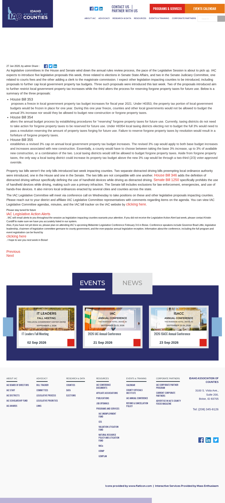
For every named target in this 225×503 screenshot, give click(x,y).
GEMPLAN (103, 456)
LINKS (38, 405)
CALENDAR (130, 384)
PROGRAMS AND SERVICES (107, 408)
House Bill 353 (21, 99)
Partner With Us (125, 11)
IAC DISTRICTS (13, 395)
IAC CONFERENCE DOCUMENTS (103, 386)
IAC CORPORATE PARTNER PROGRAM (167, 386)
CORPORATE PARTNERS (184, 18)
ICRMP (101, 450)
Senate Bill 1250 (166, 180)
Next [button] (217, 326)
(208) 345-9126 (208, 409)
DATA (68, 390)
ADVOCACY (104, 18)
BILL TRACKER (42, 384)
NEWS (132, 283)
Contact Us (120, 7)
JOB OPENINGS (102, 403)
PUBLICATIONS (102, 398)
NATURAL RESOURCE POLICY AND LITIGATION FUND (109, 437)
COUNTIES (70, 384)
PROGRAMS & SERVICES (167, 8)
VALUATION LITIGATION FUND (108, 428)
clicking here (136, 204)
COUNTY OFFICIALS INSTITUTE (134, 391)
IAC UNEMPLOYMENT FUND (107, 415)
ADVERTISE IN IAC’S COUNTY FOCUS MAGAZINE (168, 402)
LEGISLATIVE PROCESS (46, 395)
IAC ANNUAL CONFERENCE (137, 398)
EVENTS (92, 283)
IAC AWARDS (11, 405)
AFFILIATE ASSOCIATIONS (107, 392)
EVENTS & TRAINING (159, 18)
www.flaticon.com (140, 485)
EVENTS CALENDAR (204, 8)
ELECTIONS (71, 395)
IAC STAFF (10, 390)
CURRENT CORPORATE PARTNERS (165, 394)
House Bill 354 (21, 117)
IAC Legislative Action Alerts (28, 214)
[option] (46, 327)
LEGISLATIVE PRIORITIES (47, 400)
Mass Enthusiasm (208, 485)
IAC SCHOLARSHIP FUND (17, 400)
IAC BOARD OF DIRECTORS (17, 384)
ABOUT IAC (90, 18)
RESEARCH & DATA (121, 18)
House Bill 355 (21, 140)
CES (100, 421)
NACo (101, 445)
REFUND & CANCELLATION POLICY (137, 405)
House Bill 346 (165, 175)
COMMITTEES (42, 390)
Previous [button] (8, 326)
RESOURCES (140, 18)
